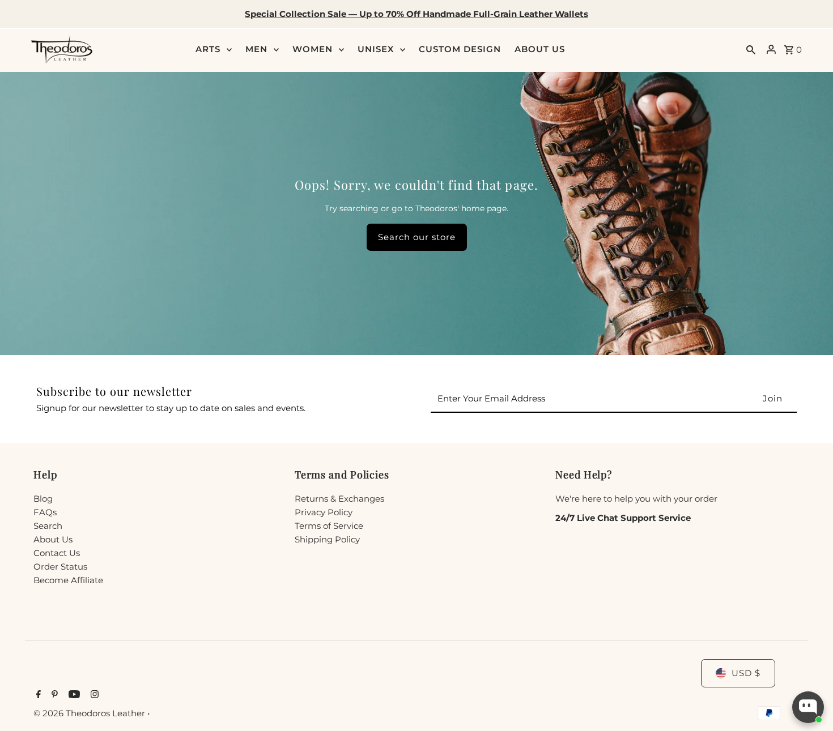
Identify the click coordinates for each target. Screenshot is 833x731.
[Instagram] (93, 695)
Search (47, 525)
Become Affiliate (68, 580)
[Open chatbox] (808, 707)
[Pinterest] (53, 695)
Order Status (60, 566)
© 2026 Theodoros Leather (90, 713)
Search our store (417, 237)
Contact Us (56, 553)
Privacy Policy (323, 512)
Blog (43, 498)
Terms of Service (329, 525)
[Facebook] (37, 695)
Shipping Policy (327, 539)
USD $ (746, 673)
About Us (53, 539)
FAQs (45, 512)
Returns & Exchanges (339, 498)
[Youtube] (73, 695)
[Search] (750, 49)
